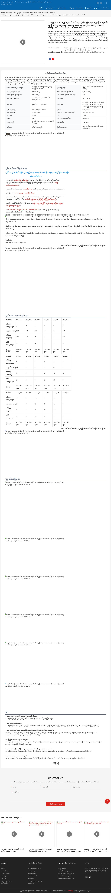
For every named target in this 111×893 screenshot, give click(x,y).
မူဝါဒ (89, 890)
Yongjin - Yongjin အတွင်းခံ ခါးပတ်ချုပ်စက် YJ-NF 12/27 (12, 850)
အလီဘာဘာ (26, 12)
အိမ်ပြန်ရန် (55, 763)
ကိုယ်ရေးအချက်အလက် (81, 890)
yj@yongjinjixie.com (68, 878)
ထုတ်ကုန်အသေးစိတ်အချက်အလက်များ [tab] (55, 73)
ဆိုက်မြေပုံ (70, 890)
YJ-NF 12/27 (53, 12)
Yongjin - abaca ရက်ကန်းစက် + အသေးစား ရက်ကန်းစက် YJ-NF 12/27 (68, 850)
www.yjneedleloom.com (59, 890)
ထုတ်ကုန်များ (17, 12)
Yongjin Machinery (6, 12)
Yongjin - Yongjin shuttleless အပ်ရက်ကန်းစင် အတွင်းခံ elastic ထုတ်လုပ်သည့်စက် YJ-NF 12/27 (96, 850)
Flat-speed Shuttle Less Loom (39, 12)
